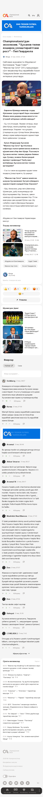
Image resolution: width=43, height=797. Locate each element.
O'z (33, 15)
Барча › (37, 661)
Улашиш (23, 300)
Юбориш (17, 401)
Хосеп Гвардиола (29, 266)
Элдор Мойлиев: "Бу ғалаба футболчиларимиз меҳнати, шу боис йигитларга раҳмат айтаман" (17, 729)
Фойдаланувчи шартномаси (12, 766)
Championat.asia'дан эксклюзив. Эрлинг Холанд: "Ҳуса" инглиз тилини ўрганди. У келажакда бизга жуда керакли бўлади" (32, 248)
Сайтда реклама (8, 770)
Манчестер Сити (11, 266)
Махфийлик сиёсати (10, 762)
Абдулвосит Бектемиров (14, 261)
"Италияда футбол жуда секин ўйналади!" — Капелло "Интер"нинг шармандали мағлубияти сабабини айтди (32, 330)
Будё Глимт (33, 261)
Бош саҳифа (7, 37)
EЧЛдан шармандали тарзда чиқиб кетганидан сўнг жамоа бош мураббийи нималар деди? (31, 345)
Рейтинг (8, 366)
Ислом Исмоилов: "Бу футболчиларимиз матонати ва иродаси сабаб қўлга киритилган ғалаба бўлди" (21, 684)
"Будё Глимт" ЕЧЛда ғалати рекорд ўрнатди (31, 315)
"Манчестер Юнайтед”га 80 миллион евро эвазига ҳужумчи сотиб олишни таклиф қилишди (21, 668)
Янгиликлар (18, 37)
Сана (20, 366)
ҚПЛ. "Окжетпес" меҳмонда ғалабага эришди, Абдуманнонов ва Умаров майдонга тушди (20, 706)
